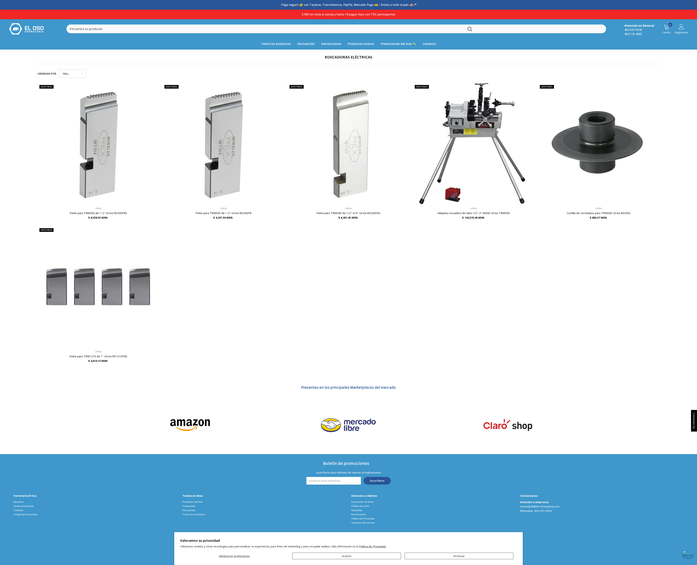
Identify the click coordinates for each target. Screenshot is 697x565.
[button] (72, 74)
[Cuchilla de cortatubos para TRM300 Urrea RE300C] (598, 144)
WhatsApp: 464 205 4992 (536, 511)
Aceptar (347, 556)
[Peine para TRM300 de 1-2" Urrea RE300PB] (223, 144)
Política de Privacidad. (372, 546)
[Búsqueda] (336, 29)
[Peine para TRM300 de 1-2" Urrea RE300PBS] (98, 144)
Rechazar (459, 556)
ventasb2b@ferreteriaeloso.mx (539, 506)
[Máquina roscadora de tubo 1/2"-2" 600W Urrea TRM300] (473, 144)
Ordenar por (47, 73)
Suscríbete (377, 480)
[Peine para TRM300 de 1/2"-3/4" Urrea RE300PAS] (348, 144)
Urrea (98, 208)
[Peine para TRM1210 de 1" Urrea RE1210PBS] (98, 287)
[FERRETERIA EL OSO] (190, 424)
